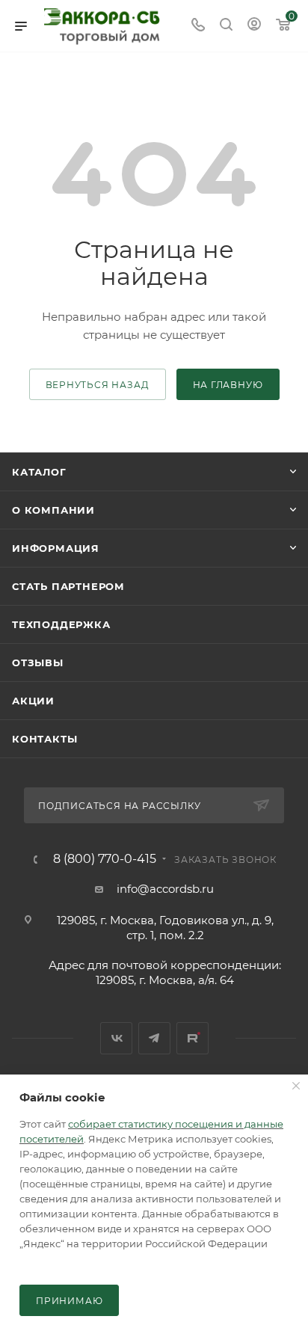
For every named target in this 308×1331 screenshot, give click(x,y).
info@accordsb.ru (165, 889)
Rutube (192, 1038)
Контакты (44, 739)
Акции (33, 701)
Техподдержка (61, 624)
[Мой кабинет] (254, 26)
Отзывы (38, 662)
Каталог (39, 472)
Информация (55, 548)
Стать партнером (68, 586)
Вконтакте (116, 1038)
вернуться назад (98, 384)
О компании (53, 510)
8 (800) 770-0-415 (104, 859)
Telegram (154, 1038)
